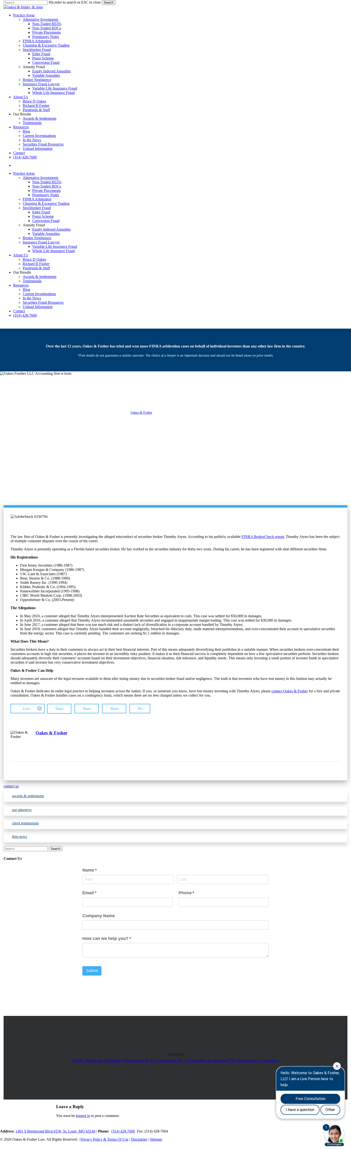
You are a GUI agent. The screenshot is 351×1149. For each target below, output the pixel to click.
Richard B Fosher (36, 264)
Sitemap (156, 1139)
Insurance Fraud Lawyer (41, 242)
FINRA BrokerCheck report (262, 537)
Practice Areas (24, 173)
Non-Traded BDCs (46, 186)
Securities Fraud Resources (43, 302)
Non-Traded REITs (46, 182)
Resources (21, 285)
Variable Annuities (46, 234)
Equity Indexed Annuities (51, 229)
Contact (19, 311)
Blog (26, 289)
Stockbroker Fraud (37, 208)
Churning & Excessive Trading (46, 203)
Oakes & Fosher (141, 412)
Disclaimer (139, 1139)
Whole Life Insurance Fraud (53, 251)
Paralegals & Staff (36, 268)
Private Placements (46, 191)
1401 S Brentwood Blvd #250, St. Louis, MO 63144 (55, 1131)
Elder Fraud (41, 212)
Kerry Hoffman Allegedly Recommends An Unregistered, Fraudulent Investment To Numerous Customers (175, 1058)
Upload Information (38, 307)
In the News (32, 298)
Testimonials (32, 281)
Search (108, 2)
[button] (175, 786)
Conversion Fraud (45, 221)
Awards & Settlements (39, 277)
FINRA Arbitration (37, 199)
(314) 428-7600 (25, 315)
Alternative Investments (40, 178)
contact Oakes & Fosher (289, 691)
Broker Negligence (37, 238)
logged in (83, 1116)
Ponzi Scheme (43, 216)
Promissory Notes (45, 195)
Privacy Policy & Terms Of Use (104, 1139)
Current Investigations (39, 294)
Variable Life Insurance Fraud (54, 246)
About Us (20, 255)
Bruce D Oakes (34, 259)
